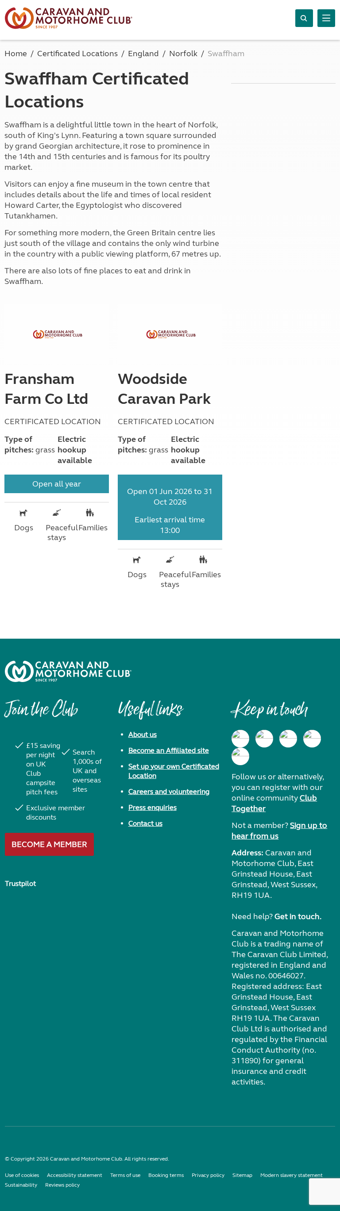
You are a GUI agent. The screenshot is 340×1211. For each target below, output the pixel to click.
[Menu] (326, 18)
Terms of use (125, 1175)
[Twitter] (288, 738)
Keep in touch (269, 713)
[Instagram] (264, 738)
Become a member (49, 844)
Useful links (150, 713)
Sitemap (242, 1175)
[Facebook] (240, 738)
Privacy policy (208, 1175)
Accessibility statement (74, 1175)
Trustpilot (20, 883)
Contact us (145, 823)
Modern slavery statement (291, 1175)
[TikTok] (240, 756)
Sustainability (21, 1185)
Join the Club (41, 713)
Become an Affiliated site (168, 750)
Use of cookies (22, 1175)
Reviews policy (62, 1185)
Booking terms (166, 1175)
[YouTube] (312, 738)
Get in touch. (297, 916)
